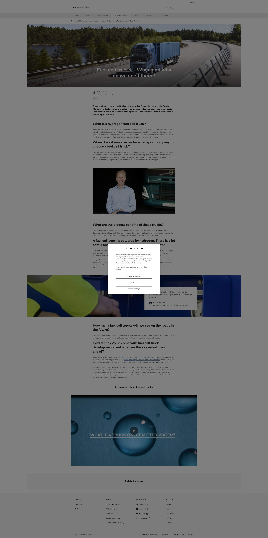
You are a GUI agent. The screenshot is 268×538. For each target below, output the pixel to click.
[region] (134, 269)
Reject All (134, 282)
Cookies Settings (134, 289)
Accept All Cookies (134, 276)
